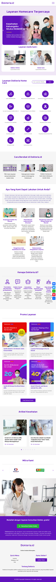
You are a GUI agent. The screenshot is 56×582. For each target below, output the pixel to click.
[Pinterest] (54, 295)
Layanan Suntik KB (28, 133)
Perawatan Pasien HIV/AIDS (45, 111)
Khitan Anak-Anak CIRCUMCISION (28, 98)
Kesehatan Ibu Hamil (10, 133)
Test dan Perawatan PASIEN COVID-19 (11, 111)
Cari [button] (50, 82)
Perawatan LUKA (10, 145)
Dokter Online (15, 68)
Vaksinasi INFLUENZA (28, 122)
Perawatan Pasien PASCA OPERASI (28, 111)
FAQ (15, 562)
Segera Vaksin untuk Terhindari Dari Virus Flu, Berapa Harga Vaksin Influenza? (40, 439)
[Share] (54, 298)
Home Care (40, 68)
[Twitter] (54, 287)
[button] (3, 30)
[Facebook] (54, 284)
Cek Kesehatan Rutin (28, 145)
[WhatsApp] (54, 291)
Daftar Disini (41, 560)
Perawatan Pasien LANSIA (45, 122)
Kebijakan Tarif (14, 560)
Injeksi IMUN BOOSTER (10, 98)
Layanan (15, 558)
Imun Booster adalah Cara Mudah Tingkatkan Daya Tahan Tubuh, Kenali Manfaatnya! (14, 439)
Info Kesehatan (10, 444)
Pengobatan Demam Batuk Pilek (45, 133)
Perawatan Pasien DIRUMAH (10, 122)
